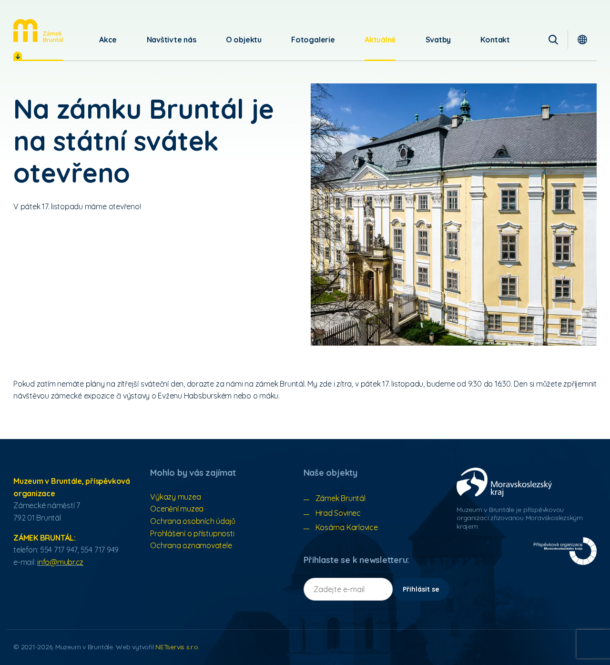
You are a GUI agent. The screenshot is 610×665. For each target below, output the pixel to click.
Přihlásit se (421, 589)
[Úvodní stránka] (38, 30)
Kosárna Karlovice (346, 527)
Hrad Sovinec (338, 513)
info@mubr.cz (60, 562)
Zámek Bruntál (340, 498)
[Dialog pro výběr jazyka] (582, 40)
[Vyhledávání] (553, 40)
